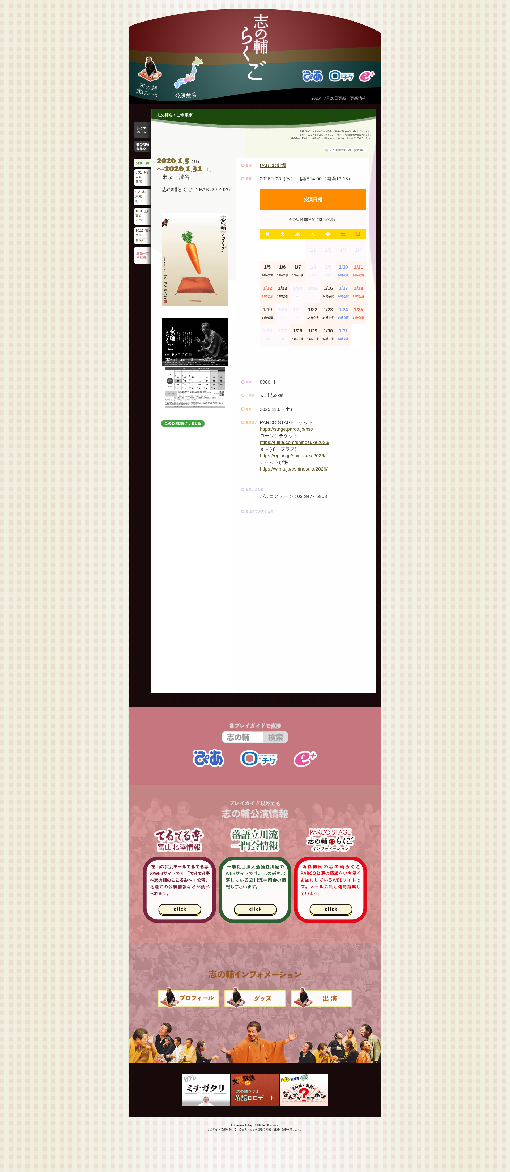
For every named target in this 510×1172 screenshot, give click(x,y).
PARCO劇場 (273, 165)
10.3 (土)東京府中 (141, 215)
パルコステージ (276, 496)
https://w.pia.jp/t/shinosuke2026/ (294, 469)
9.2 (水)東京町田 (140, 196)
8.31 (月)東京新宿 (141, 177)
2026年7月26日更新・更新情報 (338, 98)
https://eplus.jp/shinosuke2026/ (292, 455)
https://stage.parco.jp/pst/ (286, 429)
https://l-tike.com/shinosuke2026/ (294, 442)
